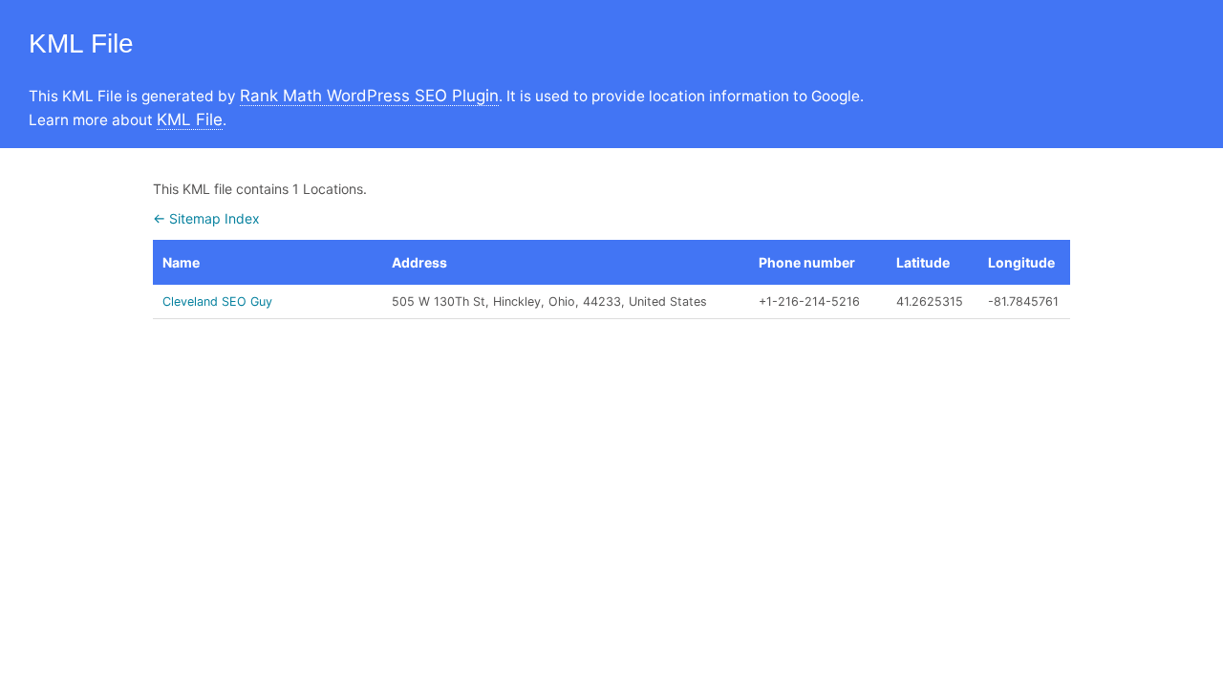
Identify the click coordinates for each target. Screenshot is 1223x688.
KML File (190, 119)
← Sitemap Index (206, 218)
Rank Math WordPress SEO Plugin (369, 95)
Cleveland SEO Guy (217, 301)
